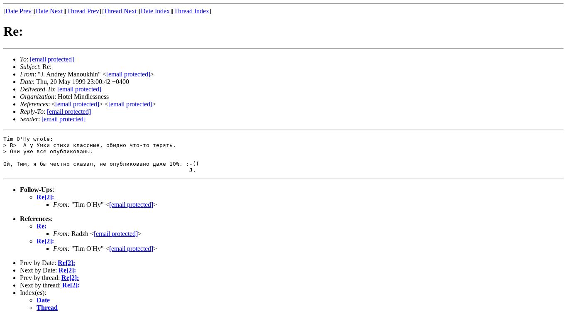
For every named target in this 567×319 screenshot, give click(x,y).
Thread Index (191, 11)
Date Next (49, 11)
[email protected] (79, 89)
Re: (41, 226)
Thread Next (120, 11)
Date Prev (18, 11)
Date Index (155, 11)
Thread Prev (83, 11)
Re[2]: (45, 197)
